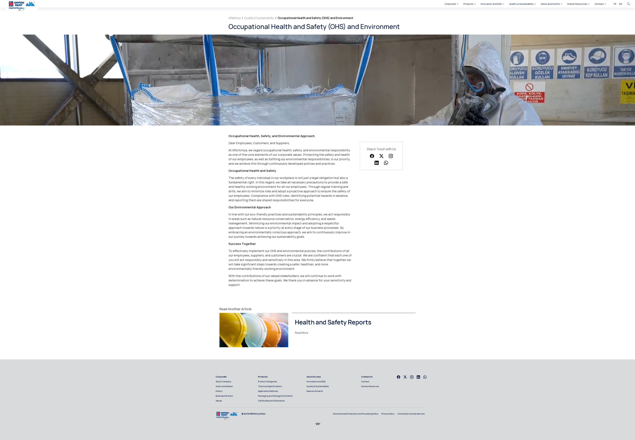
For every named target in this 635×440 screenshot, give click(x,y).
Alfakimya (235, 18)
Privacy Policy (387, 413)
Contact (365, 381)
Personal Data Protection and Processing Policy (355, 413)
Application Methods (268, 391)
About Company (223, 381)
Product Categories (267, 381)
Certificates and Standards (271, 400)
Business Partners (224, 396)
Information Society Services (411, 413)
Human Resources (370, 386)
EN (620, 3)
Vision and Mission (224, 386)
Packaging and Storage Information (275, 396)
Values (219, 400)
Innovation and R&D (316, 381)
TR (614, 3)
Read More (301, 333)
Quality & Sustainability (259, 18)
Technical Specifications (270, 386)
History (219, 391)
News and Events (315, 391)
